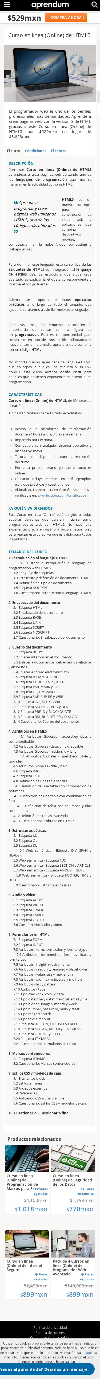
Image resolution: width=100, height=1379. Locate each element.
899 (33, 1294)
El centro (58, 150)
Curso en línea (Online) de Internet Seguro (24, 1265)
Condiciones (35, 150)
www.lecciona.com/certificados (62, 495)
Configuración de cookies (50, 1337)
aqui (88, 1352)
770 (80, 1209)
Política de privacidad (50, 1327)
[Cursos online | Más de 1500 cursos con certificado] (50, 3)
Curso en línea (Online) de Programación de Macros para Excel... (25, 1182)
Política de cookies (50, 1332)
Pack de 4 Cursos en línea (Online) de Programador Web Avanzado (71, 1267)
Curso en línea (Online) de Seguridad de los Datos (72, 1180)
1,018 (31, 1209)
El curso (13, 150)
